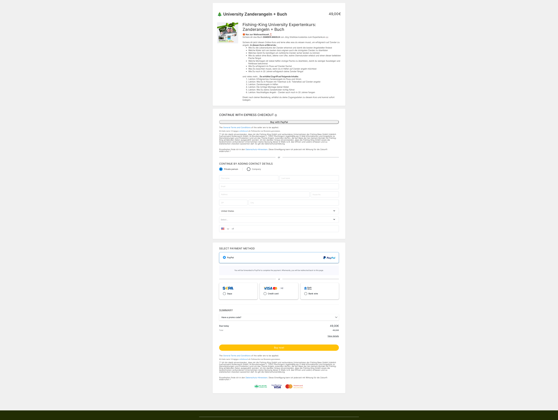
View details (333, 336)
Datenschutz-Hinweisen (257, 149)
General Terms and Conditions (237, 127)
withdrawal (243, 131)
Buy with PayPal (279, 122)
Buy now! (279, 347)
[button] (224, 228)
